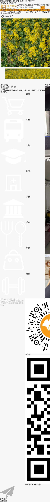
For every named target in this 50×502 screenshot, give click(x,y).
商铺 (39, 10)
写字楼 (44, 10)
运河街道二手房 (32, 12)
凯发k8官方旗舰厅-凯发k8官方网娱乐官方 (12, 303)
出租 (35, 10)
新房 (25, 10)
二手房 (30, 10)
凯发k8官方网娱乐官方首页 (12, 10)
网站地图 (3, 501)
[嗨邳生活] (9, 6)
